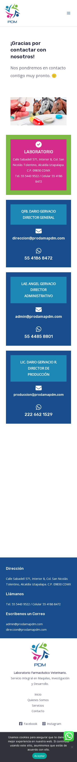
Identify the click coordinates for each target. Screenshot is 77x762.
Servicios (38, 705)
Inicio (37, 694)
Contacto (38, 711)
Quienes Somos (38, 700)
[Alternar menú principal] (68, 13)
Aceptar (39, 755)
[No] (72, 747)
